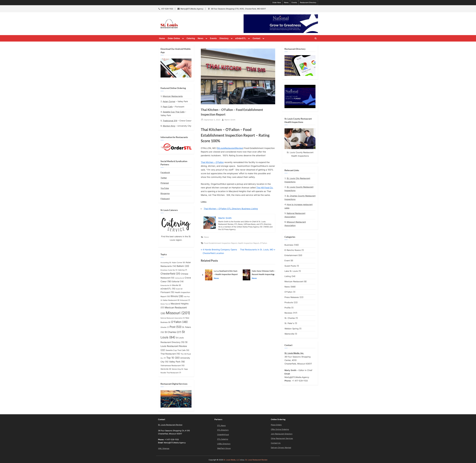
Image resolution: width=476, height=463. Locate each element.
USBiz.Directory (223, 444)
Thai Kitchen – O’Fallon (212, 162)
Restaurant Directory (308, 2)
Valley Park (177, 361)
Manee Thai (165, 304)
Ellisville (176, 285)
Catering (191, 38)
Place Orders (276, 425)
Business (288, 245)
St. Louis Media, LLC (231, 460)
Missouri (178, 313)
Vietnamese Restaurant (172, 365)
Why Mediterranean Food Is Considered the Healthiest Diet (263, 273)
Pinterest (165, 183)
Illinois (177, 296)
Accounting (166, 262)
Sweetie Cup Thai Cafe (173, 112)
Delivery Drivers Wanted (281, 448)
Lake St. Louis (291, 271)
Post (175, 326)
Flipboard (165, 198)
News (286, 2)
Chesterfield (170, 273)
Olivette (165, 327)
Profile (287, 307)
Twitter (164, 178)
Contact (256, 38)
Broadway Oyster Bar (169, 270)
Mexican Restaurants (173, 96)
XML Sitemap (163, 448)
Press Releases (291, 297)
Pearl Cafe (168, 106)
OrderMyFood (223, 434)
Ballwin (183, 266)
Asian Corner (169, 101)
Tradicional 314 (170, 120)
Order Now (276, 2)
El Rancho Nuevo (292, 250)
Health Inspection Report (248, 243)
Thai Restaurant (170, 354)
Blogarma (165, 193)
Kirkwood (185, 300)
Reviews (288, 313)
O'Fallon (263, 243)
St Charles (173, 332)
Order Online (174, 38)
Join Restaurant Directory (281, 434)
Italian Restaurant (171, 300)
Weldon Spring (291, 328)
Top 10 (173, 357)
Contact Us (276, 443)
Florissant (167, 292)
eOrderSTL (240, 38)
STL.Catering (222, 439)
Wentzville (166, 369)
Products (288, 302)
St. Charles (289, 318)
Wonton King (169, 126)
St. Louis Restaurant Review (202, 24)
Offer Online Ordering (280, 429)
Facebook (165, 172)
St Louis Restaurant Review (174, 346)
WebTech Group (224, 448)
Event (179, 289)
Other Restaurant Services (282, 438)
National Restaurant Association (173, 318)
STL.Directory (223, 430)
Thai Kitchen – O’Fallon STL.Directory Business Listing (231, 208)
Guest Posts (290, 266)
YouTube (165, 188)
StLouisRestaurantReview (230, 148)
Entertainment (291, 255)
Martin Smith (229, 120)
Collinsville (179, 278)
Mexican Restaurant (293, 281)
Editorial (178, 281)
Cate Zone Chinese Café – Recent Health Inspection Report (226, 273)
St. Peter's (289, 323)
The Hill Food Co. (264, 187)
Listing (287, 276)
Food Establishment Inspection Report (220, 243)
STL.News (221, 425)
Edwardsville (166, 285)
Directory (224, 38)
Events (294, 2)
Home (162, 38)
